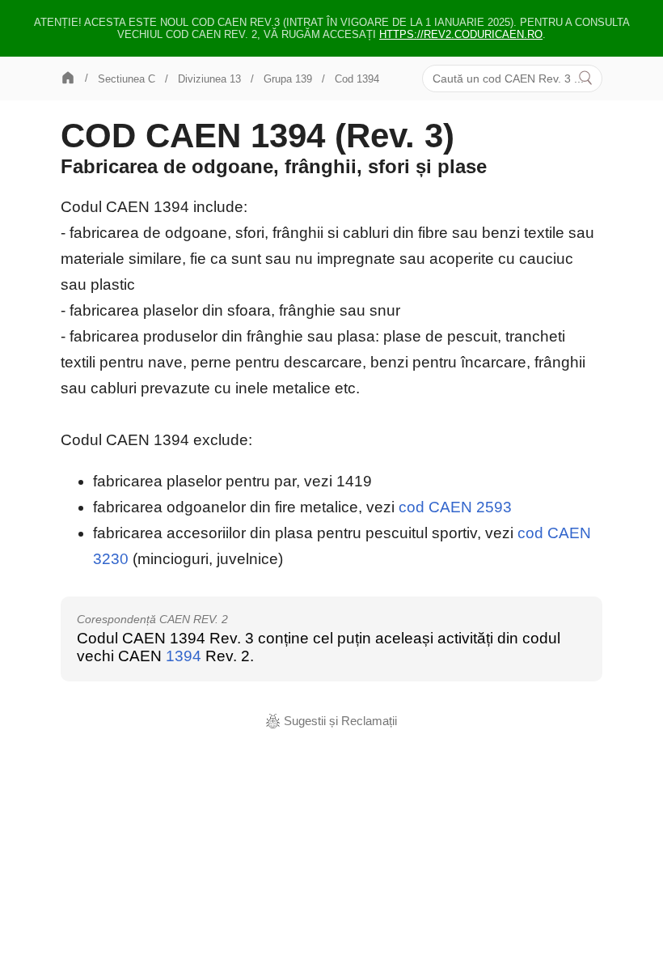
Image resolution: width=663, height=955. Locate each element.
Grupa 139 (288, 79)
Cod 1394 (357, 79)
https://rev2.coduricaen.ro (461, 34)
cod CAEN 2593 (455, 507)
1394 (183, 655)
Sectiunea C (126, 79)
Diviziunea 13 (209, 79)
